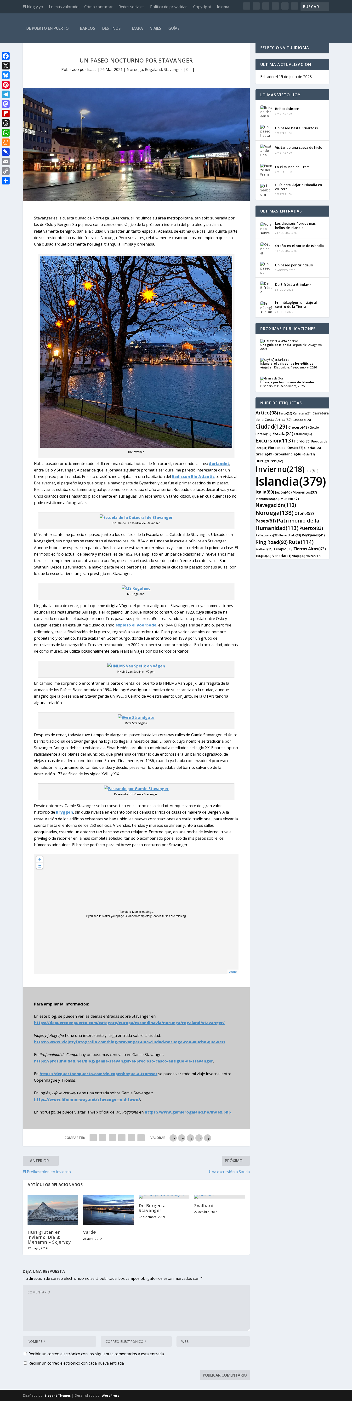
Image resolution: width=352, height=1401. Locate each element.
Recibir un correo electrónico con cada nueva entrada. (76, 1363)
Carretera (302, 413)
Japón (283, 492)
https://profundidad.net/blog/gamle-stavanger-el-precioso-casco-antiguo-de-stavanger (123, 1061)
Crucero (298, 427)
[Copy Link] (6, 171)
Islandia (290, 481)
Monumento (267, 499)
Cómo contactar (98, 6)
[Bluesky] (6, 75)
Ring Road (271, 542)
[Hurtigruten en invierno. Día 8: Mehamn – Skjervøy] (53, 1210)
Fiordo (302, 441)
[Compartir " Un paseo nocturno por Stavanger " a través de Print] (141, 1138)
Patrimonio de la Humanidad (287, 524)
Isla (312, 470)
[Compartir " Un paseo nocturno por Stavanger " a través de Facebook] (93, 1138)
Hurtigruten (269, 460)
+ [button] (39, 859)
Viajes (155, 28)
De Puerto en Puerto (47, 28)
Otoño (304, 513)
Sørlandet (219, 463)
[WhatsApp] (6, 133)
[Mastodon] (6, 104)
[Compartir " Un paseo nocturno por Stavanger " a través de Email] (131, 1138)
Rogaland (153, 69)
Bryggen (64, 812)
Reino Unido (290, 535)
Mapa (137, 28)
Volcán (313, 556)
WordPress (110, 1395)
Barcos (87, 28)
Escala (282, 433)
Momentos (305, 492)
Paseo (265, 521)
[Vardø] (108, 1210)
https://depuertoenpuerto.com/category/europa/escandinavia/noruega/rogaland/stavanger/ (129, 1022)
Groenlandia (288, 454)
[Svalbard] (219, 1197)
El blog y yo (33, 6)
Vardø (89, 1232)
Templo (282, 549)
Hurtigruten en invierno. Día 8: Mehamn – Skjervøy (49, 1237)
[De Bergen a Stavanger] (164, 1197)
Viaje (298, 556)
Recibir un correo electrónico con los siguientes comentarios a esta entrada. (96, 1353)
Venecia (281, 555)
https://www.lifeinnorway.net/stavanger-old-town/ (87, 1099)
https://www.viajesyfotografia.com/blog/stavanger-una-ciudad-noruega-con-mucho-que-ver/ (129, 1042)
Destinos (111, 28)
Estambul (303, 434)
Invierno (280, 469)
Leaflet (233, 971)
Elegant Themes (58, 1395)
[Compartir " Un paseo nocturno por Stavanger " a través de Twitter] (103, 1138)
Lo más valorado (64, 6)
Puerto (311, 528)
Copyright (202, 6)
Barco (285, 413)
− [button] (39, 865)
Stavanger (173, 69)
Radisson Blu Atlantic (193, 476)
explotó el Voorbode (135, 625)
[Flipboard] (6, 113)
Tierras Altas (309, 548)
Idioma (223, 6)
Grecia (264, 454)
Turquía (263, 556)
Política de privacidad (168, 6)
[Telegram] (6, 94)
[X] (6, 65)
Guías (174, 28)
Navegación (275, 505)
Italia (264, 492)
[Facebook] (6, 56)
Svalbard (203, 1205)
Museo (289, 498)
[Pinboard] (6, 152)
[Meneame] (6, 142)
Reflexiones (266, 535)
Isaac (91, 69)
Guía (309, 454)
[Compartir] (6, 180)
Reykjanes (313, 535)
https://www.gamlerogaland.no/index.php (188, 1112)
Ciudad (271, 426)
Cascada (301, 420)
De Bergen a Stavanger (152, 1208)
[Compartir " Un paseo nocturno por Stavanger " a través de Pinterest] (122, 1138)
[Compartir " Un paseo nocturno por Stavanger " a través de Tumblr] (112, 1138)
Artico (266, 412)
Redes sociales (131, 6)
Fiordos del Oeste (285, 447)
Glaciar (312, 448)
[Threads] (6, 123)
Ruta (301, 541)
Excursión (274, 440)
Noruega (135, 69)
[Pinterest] (6, 85)
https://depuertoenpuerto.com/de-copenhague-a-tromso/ (98, 1073)
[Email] (6, 161)
